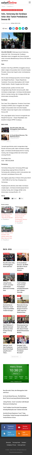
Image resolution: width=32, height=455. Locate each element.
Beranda (8, 442)
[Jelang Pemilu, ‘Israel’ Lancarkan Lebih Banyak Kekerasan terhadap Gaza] (9, 277)
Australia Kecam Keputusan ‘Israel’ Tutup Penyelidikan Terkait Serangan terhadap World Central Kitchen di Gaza (15, 415)
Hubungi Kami (21, 445)
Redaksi (24, 442)
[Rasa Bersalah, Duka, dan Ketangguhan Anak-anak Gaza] (5, 130)
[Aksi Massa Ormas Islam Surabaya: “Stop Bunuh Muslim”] (7, 209)
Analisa (20, 336)
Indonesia (19, 10)
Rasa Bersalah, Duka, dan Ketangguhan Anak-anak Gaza (18, 128)
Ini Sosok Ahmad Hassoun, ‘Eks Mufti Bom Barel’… (18, 136)
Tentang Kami (16, 442)
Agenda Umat (12, 10)
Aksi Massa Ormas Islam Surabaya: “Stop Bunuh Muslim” (7, 215)
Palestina (6, 253)
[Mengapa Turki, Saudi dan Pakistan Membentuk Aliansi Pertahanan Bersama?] (23, 339)
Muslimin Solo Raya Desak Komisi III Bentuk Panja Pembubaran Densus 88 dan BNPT (21, 217)
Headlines (4, 10)
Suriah (19, 253)
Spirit (19, 295)
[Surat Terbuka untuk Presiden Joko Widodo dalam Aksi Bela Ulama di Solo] (7, 228)
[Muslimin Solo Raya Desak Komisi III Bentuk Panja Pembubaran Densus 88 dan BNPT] (21, 209)
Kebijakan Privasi (11, 445)
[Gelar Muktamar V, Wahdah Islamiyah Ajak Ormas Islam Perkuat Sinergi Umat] (9, 319)
